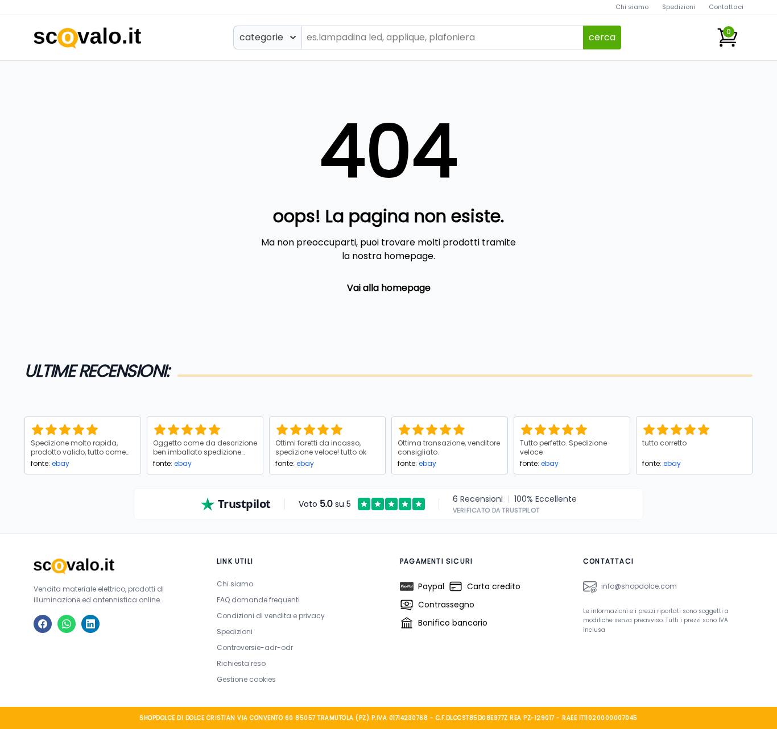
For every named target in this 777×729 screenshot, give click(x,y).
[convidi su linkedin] (90, 624)
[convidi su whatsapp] (66, 624)
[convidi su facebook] (43, 624)
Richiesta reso (241, 663)
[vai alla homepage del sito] (114, 565)
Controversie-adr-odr (255, 647)
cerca (602, 37)
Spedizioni (678, 6)
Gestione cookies (246, 679)
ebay (60, 463)
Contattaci (726, 6)
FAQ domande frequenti (258, 600)
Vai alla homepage (389, 287)
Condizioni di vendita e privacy (271, 615)
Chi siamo (631, 6)
